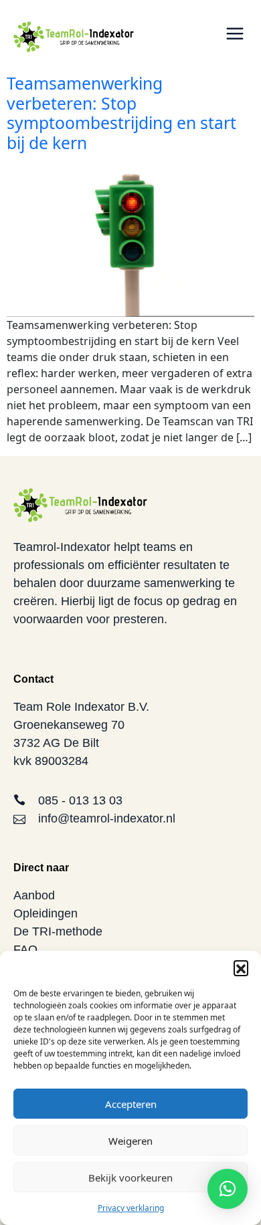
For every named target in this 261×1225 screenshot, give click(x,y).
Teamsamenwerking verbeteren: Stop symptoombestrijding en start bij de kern (121, 113)
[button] (241, 967)
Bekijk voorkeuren (130, 1177)
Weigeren (130, 1140)
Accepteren (131, 1104)
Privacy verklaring (131, 1208)
